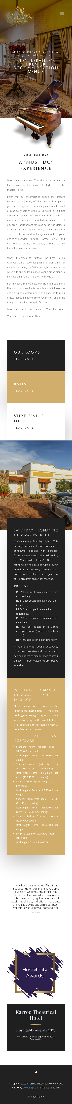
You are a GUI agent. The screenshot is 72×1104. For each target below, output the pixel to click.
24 (40, 922)
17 (53, 920)
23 (37, 922)
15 (48, 920)
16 (50, 920)
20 (62, 920)
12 (39, 920)
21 (31, 922)
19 (59, 920)
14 (45, 920)
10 (33, 920)
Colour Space (30, 1087)
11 (36, 920)
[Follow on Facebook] (36, 1072)
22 (34, 922)
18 (56, 920)
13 (42, 920)
